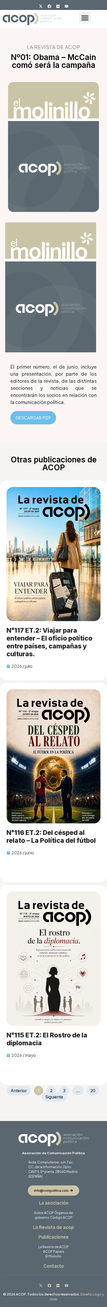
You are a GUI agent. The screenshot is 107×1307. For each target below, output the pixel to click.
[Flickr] (58, 6)
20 (94, 1089)
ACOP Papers (53, 1252)
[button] (85, 18)
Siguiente (54, 1097)
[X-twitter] (40, 6)
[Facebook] (49, 6)
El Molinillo (53, 1256)
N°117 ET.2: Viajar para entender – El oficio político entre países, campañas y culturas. (49, 642)
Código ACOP (61, 1217)
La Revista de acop (53, 1227)
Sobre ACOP (44, 1213)
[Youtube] (66, 6)
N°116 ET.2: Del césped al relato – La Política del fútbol (51, 836)
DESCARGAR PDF (33, 417)
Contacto (53, 1266)
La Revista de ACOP (53, 1247)
